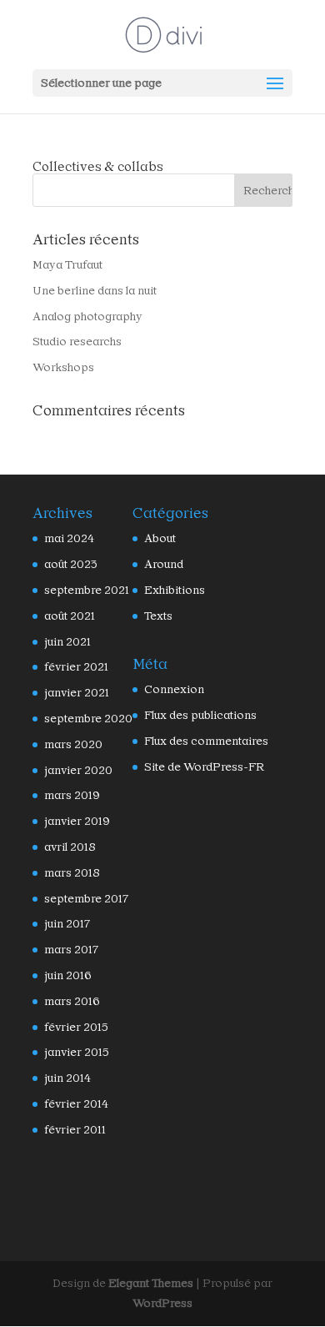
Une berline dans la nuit (94, 290)
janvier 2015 (76, 1051)
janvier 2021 (76, 692)
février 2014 (76, 1103)
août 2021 (69, 615)
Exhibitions (174, 589)
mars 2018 (72, 872)
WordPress (162, 1302)
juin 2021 (67, 641)
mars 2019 (72, 795)
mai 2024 (69, 538)
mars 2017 (71, 949)
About (160, 538)
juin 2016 (68, 975)
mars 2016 (72, 1001)
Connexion (174, 689)
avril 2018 (70, 846)
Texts (158, 615)
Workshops (63, 367)
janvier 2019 (77, 820)
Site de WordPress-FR (204, 766)
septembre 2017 (86, 898)
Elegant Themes (150, 1282)
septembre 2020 (88, 718)
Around (163, 564)
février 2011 (75, 1129)
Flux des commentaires (206, 740)
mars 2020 (73, 744)
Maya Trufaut (67, 264)
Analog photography (87, 316)
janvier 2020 (78, 770)
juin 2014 (67, 1077)
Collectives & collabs (97, 166)
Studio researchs (77, 341)
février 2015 (76, 1026)
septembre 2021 (86, 589)
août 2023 (71, 564)
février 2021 (76, 666)
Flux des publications (200, 714)
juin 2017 (67, 923)
